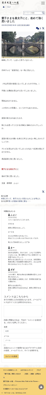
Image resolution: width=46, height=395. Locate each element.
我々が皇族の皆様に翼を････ (19, 201)
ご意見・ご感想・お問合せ (32, 374)
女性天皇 (20, 25)
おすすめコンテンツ (27, 370)
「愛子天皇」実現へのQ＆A (12, 374)
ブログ (9, 7)
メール (6, 336)
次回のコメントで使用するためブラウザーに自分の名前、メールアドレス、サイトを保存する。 (23, 349)
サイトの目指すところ (10, 370)
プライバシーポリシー (10, 385)
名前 (5, 327)
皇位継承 (27, 25)
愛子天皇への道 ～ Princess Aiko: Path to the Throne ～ (21, 381)
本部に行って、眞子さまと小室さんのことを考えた (20, 198)
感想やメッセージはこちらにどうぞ (16, 389)
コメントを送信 (11, 356)
